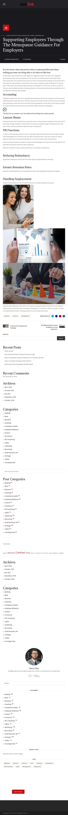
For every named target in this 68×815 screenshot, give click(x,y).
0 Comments (27, 59)
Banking (7, 413)
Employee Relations (14, 35)
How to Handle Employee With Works (18, 361)
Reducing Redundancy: (16, 155)
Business (6, 316)
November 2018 (10, 397)
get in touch (18, 792)
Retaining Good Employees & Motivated (19, 364)
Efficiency (33, 553)
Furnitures (8, 436)
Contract (15, 316)
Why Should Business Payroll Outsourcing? (20, 354)
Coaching (8, 423)
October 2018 (9, 400)
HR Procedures (45, 553)
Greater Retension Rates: (17, 167)
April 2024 (8, 387)
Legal (50, 553)
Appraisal (5, 553)
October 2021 (9, 390)
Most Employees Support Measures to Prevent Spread (24, 358)
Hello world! (9, 351)
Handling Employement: (17, 179)
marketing (8, 446)
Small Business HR (37, 35)
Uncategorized (10, 462)
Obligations (61, 553)
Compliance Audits (11, 426)
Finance (7, 433)
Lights (7, 443)
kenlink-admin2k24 (13, 59)
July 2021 (8, 394)
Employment (38, 553)
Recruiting (26, 35)
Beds (6, 416)
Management (25, 316)
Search (5, 334)
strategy (8, 456)
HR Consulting (10, 439)
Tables (7, 459)
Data (28, 553)
